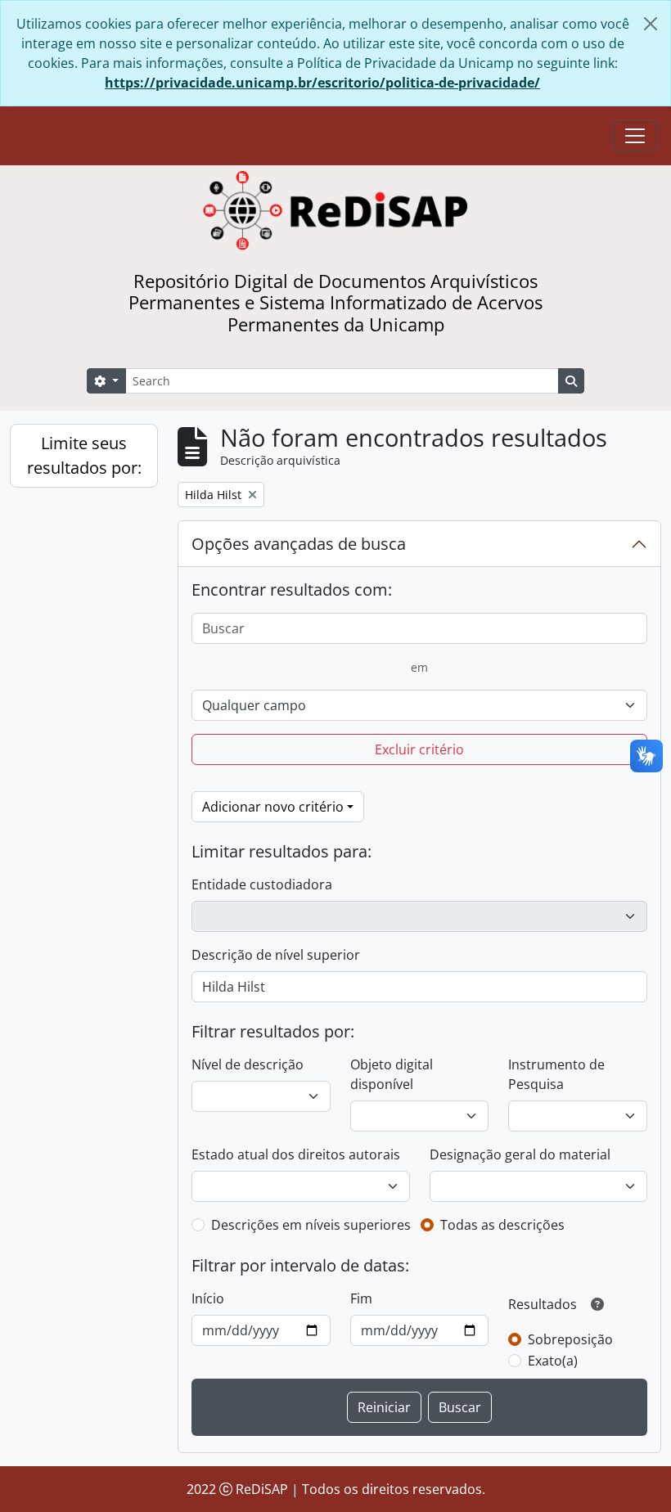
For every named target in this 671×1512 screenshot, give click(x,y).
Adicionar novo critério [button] (273, 807)
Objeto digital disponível (391, 1074)
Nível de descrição (247, 1064)
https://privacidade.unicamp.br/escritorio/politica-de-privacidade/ (322, 83)
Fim (361, 1298)
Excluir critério (419, 749)
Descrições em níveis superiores (311, 1225)
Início (207, 1298)
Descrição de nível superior (275, 955)
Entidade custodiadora (261, 884)
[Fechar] (650, 24)
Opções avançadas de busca (298, 544)
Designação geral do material (520, 1154)
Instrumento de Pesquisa (556, 1074)
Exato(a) (553, 1361)
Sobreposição (570, 1339)
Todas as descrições (502, 1225)
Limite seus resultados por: (84, 455)
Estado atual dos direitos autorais (295, 1154)
